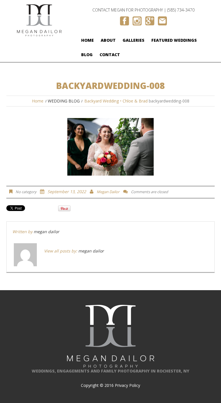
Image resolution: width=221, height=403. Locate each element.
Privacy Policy (127, 385)
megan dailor (108, 191)
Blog (87, 54)
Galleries (133, 40)
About (108, 40)
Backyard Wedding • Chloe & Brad (116, 101)
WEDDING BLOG (64, 101)
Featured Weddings (174, 40)
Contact (110, 54)
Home (87, 40)
